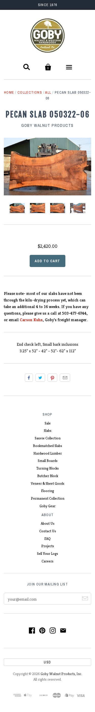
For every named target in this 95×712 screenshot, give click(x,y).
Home (9, 92)
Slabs (47, 430)
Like (29, 378)
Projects (47, 546)
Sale (48, 423)
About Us (47, 523)
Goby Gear (47, 506)
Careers (47, 561)
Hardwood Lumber (47, 453)
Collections (29, 92)
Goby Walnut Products (47, 125)
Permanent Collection (47, 498)
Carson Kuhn (31, 319)
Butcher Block (47, 476)
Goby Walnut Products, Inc (61, 674)
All (48, 92)
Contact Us (47, 531)
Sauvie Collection (48, 438)
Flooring (47, 491)
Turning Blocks (47, 468)
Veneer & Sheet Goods (47, 483)
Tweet (40, 378)
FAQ (47, 538)
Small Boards (48, 460)
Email (65, 378)
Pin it (52, 378)
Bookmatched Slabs (47, 445)
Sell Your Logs (47, 553)
